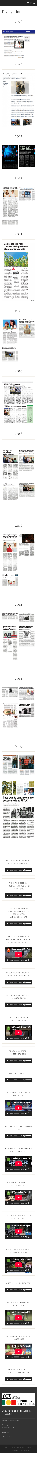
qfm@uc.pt (5, 1432)
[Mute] (24, 870)
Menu (32, 3)
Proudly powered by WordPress (18, 1447)
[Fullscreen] (29, 960)
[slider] (28, 870)
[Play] (8, 870)
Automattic (25, 1450)
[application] (18, 870)
